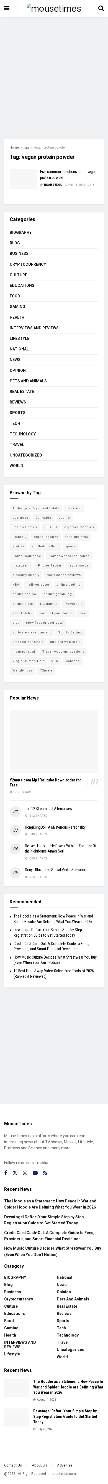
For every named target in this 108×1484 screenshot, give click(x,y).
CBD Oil (50, 527)
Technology (23, 434)
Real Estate (22, 391)
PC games (49, 604)
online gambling (57, 594)
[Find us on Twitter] (14, 1173)
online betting (68, 584)
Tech (15, 423)
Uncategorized (26, 455)
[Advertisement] (54, 76)
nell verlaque (38, 584)
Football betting (45, 546)
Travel (17, 444)
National (19, 349)
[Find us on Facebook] (5, 1173)
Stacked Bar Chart (27, 642)
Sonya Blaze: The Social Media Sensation (56, 870)
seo (83, 613)
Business (19, 253)
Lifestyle (19, 338)
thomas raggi (23, 651)
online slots (22, 604)
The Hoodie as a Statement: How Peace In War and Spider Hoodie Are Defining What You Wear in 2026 (68, 1387)
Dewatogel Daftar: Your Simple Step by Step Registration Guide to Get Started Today (65, 1416)
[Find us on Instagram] (25, 1173)
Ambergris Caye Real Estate (36, 508)
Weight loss (22, 670)
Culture (18, 275)
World (16, 465)
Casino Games (24, 527)
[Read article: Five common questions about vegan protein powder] (23, 179)
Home (14, 147)
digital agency (46, 537)
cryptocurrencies (79, 527)
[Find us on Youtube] (35, 1173)
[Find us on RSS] (45, 1173)
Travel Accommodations (63, 651)
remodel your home (55, 613)
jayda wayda (79, 565)
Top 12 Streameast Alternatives (48, 808)
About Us (39, 1465)
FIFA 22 (18, 546)
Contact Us (13, 1465)
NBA (15, 584)
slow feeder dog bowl (44, 623)
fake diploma (76, 537)
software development (31, 632)
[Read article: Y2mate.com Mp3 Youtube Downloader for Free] (54, 741)
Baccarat (74, 508)
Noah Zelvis (53, 184)
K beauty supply (26, 575)
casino (64, 518)
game (71, 546)
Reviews (18, 402)
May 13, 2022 (76, 184)
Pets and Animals (28, 381)
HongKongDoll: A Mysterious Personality (55, 827)
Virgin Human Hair (28, 661)
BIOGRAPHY (21, 232)
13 (92, 184)
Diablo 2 (19, 537)
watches (73, 661)
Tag (26, 147)
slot (15, 623)
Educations (22, 285)
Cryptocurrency (28, 264)
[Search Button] (101, 8)
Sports (17, 412)
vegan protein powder (49, 147)
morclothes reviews (64, 575)
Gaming (17, 306)
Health (17, 317)
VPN (54, 661)
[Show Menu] (6, 8)
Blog (15, 243)
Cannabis (43, 518)
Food (15, 296)
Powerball (73, 604)
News (15, 359)
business (20, 518)
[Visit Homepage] (54, 8)
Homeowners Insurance (69, 556)
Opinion (18, 370)
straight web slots (65, 642)
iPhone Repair (49, 565)
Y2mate (46, 670)
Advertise (64, 1465)
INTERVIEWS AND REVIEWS (34, 328)
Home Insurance (26, 556)
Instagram (21, 565)
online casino (24, 594)
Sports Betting (70, 632)
